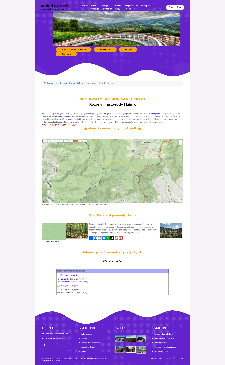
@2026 (103, 358)
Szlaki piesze (86, 334)
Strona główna (175, 7)
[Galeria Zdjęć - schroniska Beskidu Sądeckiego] (141, 337)
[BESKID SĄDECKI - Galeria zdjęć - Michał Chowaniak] (131, 347)
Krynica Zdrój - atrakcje (163, 334)
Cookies (180, 358)
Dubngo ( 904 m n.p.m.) (159, 113)
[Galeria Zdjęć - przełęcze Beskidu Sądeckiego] (120, 337)
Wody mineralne (160, 342)
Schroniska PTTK (161, 351)
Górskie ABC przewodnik (91, 342)
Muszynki (65, 292)
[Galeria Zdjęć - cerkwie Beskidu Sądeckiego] (120, 347)
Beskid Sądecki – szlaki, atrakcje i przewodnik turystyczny (65, 358)
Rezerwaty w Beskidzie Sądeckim (72, 83)
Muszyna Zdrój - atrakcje (164, 338)
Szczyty (128, 49)
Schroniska (66, 54)
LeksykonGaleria (128, 7)
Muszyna (106, 113)
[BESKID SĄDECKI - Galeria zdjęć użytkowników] (141, 348)
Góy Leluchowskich (62, 116)
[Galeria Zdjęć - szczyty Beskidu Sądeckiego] (131, 337)
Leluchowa (65, 281)
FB (137, 5)
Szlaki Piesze (105, 49)
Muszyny (63, 289)
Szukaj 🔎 (145, 5)
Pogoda (84, 351)
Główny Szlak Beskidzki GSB (74, 49)
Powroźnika (65, 279)
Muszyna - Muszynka (69, 285)
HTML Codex (56, 361)
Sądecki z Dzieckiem (89, 347)
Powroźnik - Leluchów (69, 275)
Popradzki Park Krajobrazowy (166, 347)
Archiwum (169, 358)
